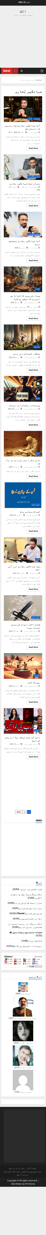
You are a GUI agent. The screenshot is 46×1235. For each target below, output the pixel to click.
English (6, 70)
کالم (30, 119)
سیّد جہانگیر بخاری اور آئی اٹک (23, 550)
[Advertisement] (23, 42)
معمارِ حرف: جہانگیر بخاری (23, 167)
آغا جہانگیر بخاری (31, 302)
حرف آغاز (31, 1168)
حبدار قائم (34, 248)
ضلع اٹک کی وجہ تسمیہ (31, 889)
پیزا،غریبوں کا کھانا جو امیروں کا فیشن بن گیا (23, 279)
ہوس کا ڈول (23, 666)
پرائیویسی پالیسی (31, 1171)
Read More (32, 148)
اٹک (23, 10)
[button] (42, 71)
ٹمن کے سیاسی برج (23, 495)
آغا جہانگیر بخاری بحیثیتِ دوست (23, 224)
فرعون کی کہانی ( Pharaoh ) (29, 913)
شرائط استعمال (12, 1171)
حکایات (36, 347)
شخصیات (36, 119)
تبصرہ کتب (35, 505)
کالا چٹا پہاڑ (35, 940)
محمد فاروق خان (32, 515)
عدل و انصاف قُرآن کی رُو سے (28, 902)
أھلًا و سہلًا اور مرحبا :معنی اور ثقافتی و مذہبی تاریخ (25, 925)
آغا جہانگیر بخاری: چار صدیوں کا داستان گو (23, 109)
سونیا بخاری (33, 132)
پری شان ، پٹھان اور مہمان (23, 389)
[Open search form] (22, 70)
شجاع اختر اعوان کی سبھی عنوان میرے (23, 608)
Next (19, 812)
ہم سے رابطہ (22, 1174)
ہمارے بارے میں (17, 1168)
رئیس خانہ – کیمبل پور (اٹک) (27, 945)
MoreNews (16, 1183)
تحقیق (37, 730)
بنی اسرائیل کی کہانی (30, 908)
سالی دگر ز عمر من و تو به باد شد (23, 444)
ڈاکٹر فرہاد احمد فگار (29, 187)
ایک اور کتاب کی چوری (31, 918)
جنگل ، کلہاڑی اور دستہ (23, 337)
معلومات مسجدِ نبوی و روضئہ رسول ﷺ (26, 932)
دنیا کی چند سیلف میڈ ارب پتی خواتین (23, 721)
